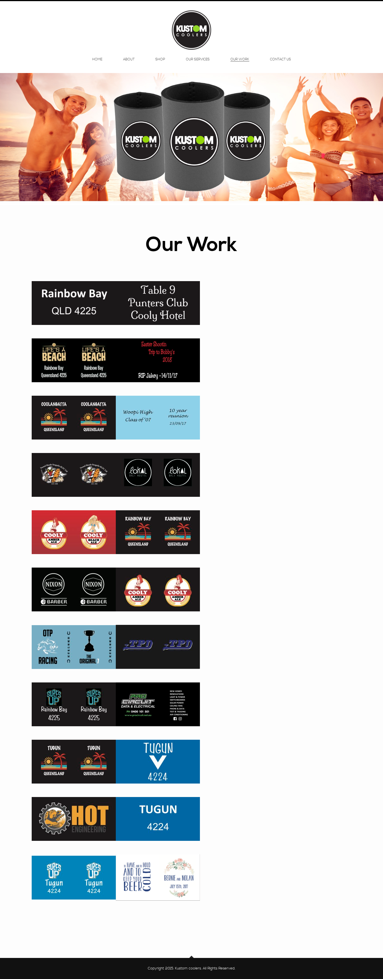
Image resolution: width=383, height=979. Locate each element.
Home (97, 59)
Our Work (239, 60)
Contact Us (280, 59)
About (129, 59)
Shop (160, 59)
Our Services (198, 59)
